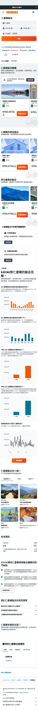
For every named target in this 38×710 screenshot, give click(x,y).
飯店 (13, 680)
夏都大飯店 (6, 155)
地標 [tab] (11, 650)
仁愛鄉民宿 (8, 660)
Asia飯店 (19, 680)
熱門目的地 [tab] (26, 650)
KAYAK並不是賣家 (8, 698)
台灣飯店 (25, 680)
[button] (36, 7)
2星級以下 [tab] (31, 479)
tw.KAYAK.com (6, 680)
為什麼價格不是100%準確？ (12, 705)
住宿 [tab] (5, 650)
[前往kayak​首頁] (12, 12)
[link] (8, 242)
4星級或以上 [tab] (7, 479)
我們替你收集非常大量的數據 (12, 701)
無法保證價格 (24, 692)
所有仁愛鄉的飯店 (6, 672)
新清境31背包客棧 (8, 203)
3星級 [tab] (19, 479)
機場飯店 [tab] (17, 650)
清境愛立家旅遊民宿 (9, 101)
